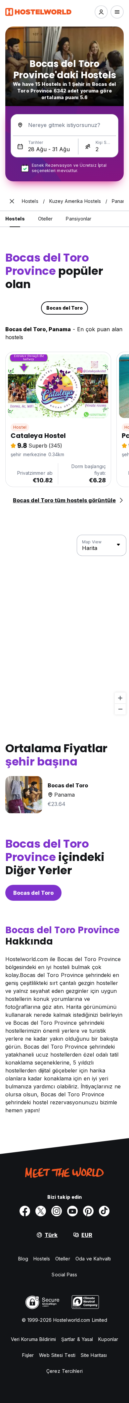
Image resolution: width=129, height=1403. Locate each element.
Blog (23, 1258)
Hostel (19, 427)
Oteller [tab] (45, 218)
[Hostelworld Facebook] (25, 1211)
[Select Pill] (101, 12)
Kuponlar (108, 1339)
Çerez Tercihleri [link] (64, 1371)
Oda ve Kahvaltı (93, 1258)
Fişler (28, 1355)
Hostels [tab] (15, 218)
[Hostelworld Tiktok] (104, 1211)
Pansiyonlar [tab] (78, 218)
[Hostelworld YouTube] (72, 1211)
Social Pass (64, 1274)
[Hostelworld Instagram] (56, 1211)
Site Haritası (94, 1355)
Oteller (62, 1258)
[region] (64, 625)
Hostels (41, 1258)
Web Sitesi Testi (57, 1355)
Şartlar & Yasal (77, 1339)
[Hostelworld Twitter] (40, 1211)
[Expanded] (12, 201)
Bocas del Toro (33, 892)
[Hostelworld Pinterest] (88, 1211)
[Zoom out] (120, 708)
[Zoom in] (120, 698)
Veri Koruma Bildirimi (33, 1339)
